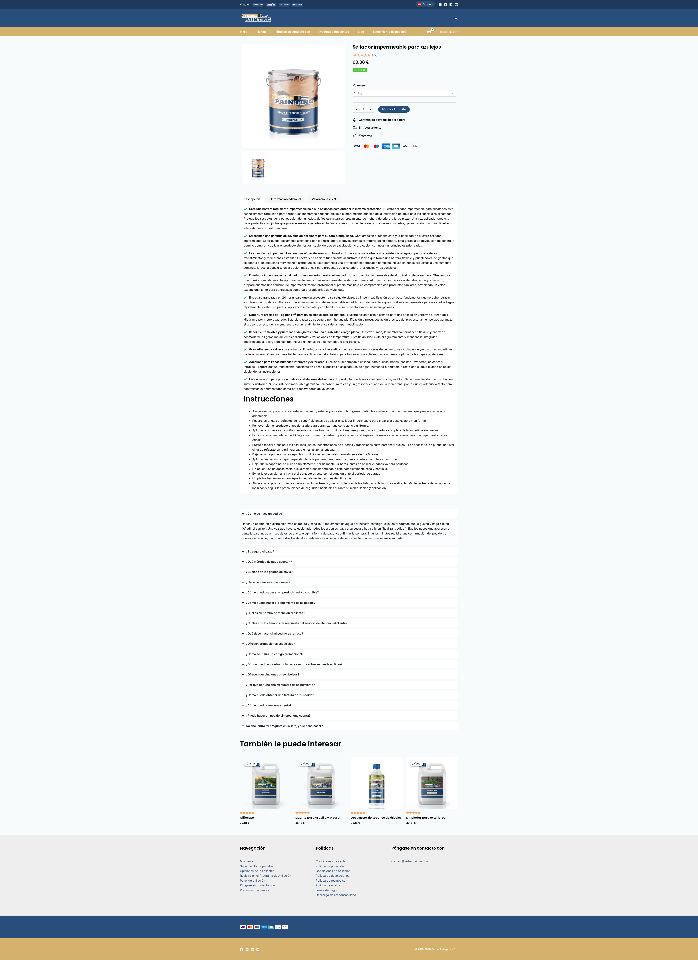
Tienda (261, 31)
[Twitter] (445, 4)
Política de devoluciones (332, 875)
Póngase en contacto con (292, 31)
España (428, 4)
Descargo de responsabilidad (336, 895)
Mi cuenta (246, 861)
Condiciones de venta (331, 861)
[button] (456, 18)
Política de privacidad (331, 866)
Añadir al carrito (394, 109)
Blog (361, 31)
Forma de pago (326, 890)
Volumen (359, 85)
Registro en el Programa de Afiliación (265, 875)
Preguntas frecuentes (334, 31)
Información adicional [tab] (286, 199)
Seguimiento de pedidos (389, 31)
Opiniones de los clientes (257, 871)
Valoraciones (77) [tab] (324, 199)
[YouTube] (456, 4)
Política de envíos (328, 885)
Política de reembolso (331, 880)
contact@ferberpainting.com (410, 861)
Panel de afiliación (252, 880)
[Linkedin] (451, 4)
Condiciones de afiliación (333, 871)
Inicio (243, 31)
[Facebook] (440, 4)
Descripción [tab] (251, 199)
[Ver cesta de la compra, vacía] (429, 31)
